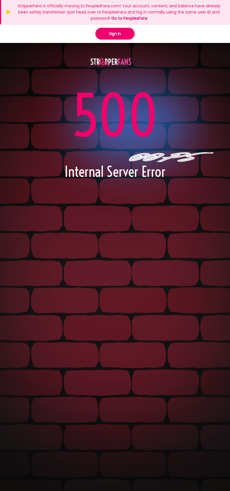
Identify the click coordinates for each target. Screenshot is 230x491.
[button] (111, 62)
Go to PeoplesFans (129, 18)
